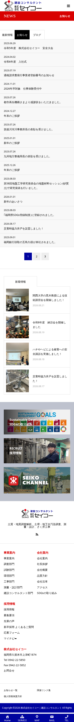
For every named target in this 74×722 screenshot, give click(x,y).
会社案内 (42, 558)
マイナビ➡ (10, 638)
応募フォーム (12, 632)
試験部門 (9, 570)
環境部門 (9, 575)
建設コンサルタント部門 (18, 593)
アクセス (42, 587)
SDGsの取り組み (47, 593)
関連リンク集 (44, 690)
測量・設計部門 (13, 587)
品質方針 (42, 575)
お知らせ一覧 (10, 690)
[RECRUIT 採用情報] (37, 462)
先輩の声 (9, 621)
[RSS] (37, 534)
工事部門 (9, 581)
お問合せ (9, 670)
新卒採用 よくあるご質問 (19, 627)
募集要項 (9, 615)
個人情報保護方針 (13, 696)
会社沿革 (42, 581)
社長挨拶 (42, 564)
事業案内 (9, 558)
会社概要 (42, 570)
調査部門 (9, 564)
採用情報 (9, 609)
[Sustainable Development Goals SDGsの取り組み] (37, 433)
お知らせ (22, 35)
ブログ (37, 35)
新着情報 (20, 281)
